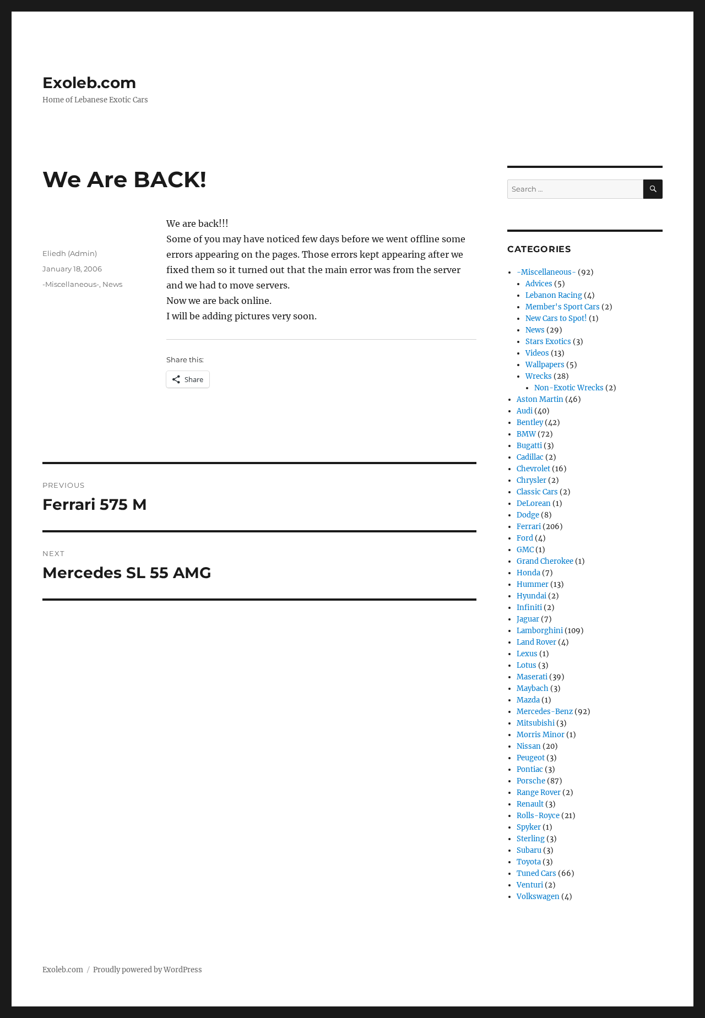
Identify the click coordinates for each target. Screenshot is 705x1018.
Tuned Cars (536, 873)
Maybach (533, 688)
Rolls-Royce (538, 815)
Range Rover (539, 792)
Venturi (530, 885)
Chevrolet (533, 468)
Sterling (531, 838)
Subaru (529, 850)
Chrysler (531, 480)
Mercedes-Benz (545, 711)
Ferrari (529, 526)
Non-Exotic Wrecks (569, 388)
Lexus (527, 653)
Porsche (531, 781)
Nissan (529, 746)
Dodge (528, 515)
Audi (525, 411)
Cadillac (530, 457)
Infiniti (529, 607)
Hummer (533, 584)
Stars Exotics (548, 341)
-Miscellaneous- (70, 284)
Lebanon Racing (553, 295)
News (112, 284)
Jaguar (528, 619)
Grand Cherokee (545, 561)
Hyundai (531, 596)
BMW (526, 434)
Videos (537, 353)
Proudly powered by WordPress (147, 970)
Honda (528, 573)
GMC (525, 549)
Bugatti (529, 445)
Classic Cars (537, 492)
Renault (530, 804)
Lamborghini (540, 630)
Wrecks (538, 376)
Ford (525, 538)
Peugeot (531, 758)
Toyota (529, 862)
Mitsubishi (536, 723)
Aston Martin (540, 399)
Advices (538, 283)
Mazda (528, 700)
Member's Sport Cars (562, 307)
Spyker (529, 827)
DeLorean (534, 503)
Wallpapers (545, 364)
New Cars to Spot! (556, 318)
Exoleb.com (89, 82)
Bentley (530, 422)
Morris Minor (541, 734)
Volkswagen (538, 896)
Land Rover (536, 642)
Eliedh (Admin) (69, 253)
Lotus (526, 665)
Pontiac (530, 769)
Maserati (532, 677)
